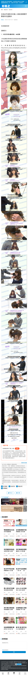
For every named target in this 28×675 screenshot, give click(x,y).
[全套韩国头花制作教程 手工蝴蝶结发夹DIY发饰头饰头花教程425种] (21, 600)
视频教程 (5, 488)
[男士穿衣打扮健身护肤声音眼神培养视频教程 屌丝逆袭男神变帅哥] (9, 581)
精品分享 (20, 486)
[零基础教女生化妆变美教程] (9, 522)
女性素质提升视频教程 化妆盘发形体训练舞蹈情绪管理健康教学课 (21, 530)
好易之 (2, 19)
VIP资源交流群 (12, 664)
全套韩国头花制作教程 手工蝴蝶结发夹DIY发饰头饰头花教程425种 (21, 608)
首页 (2, 9)
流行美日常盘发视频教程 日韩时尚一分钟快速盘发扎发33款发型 (9, 608)
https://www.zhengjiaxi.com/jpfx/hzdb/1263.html (13, 467)
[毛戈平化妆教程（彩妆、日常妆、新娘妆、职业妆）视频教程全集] (21, 561)
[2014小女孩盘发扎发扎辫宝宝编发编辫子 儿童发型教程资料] (21, 581)
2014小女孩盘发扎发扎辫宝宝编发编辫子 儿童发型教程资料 (21, 589)
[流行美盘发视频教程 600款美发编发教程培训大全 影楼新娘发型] (21, 542)
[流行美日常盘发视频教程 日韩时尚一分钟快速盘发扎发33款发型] (9, 600)
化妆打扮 (15, 19)
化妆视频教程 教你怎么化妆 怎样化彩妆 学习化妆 (9, 628)
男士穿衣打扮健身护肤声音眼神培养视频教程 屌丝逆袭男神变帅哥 (9, 589)
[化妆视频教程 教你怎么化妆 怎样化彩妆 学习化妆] (9, 620)
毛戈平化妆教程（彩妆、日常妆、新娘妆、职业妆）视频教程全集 (21, 569)
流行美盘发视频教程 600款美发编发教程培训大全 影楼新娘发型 (21, 550)
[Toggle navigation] (25, 6)
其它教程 (5, 486)
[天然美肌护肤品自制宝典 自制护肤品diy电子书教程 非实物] (9, 542)
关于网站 (11, 662)
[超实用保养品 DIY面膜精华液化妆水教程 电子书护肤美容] (21, 620)
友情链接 (23, 662)
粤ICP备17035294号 (21, 661)
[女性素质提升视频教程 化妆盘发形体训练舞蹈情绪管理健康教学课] (21, 522)
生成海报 (5, 497)
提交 (14, 652)
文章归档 (19, 662)
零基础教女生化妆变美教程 (9, 530)
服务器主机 (6, 664)
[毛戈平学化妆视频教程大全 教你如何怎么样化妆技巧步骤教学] (9, 561)
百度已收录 (24, 462)
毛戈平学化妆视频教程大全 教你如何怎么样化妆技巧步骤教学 (9, 569)
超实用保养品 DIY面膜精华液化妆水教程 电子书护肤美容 (21, 628)
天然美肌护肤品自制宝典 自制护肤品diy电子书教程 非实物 (9, 550)
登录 (17, 448)
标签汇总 (15, 662)
